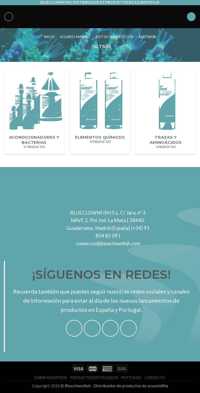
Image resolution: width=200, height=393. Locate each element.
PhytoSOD (131, 378)
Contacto (155, 378)
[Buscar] (191, 16)
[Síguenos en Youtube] (128, 328)
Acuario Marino (75, 37)
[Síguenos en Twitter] (110, 328)
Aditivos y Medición (114, 37)
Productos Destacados (94, 378)
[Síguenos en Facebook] (74, 328)
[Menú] (8, 16)
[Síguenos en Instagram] (92, 328)
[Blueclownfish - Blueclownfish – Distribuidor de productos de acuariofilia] (100, 16)
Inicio (49, 37)
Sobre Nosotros (51, 378)
